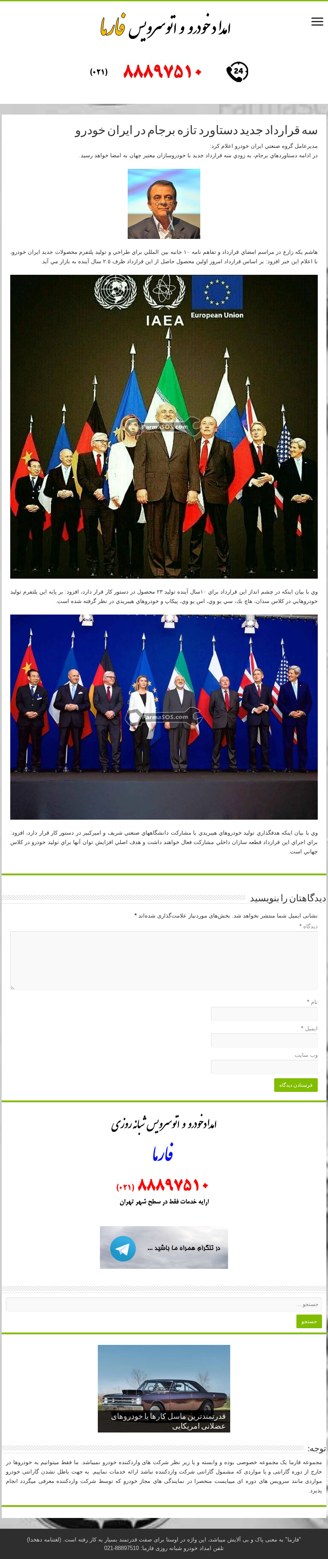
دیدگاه (308, 926)
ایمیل (309, 1028)
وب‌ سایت (306, 1055)
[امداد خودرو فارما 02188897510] (164, 25)
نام (312, 1002)
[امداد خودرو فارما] (164, 73)
